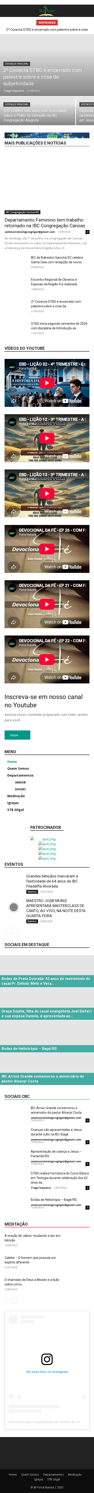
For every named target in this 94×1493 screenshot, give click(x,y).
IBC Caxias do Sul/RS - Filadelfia (44, 77)
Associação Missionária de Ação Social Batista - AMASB (51, 45)
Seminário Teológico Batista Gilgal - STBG (45, 131)
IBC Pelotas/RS (54, 103)
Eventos (84, 54)
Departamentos (26, 48)
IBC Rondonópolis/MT (38, 106)
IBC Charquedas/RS (50, 80)
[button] (7, 11)
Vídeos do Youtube (25, 348)
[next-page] (15, 931)
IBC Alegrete (81, 58)
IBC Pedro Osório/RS (75, 99)
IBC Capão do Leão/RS (33, 70)
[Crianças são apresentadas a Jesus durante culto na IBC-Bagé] (16, 1135)
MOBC (85, 119)
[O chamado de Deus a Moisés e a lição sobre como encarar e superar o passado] (78, 1285)
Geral (68, 42)
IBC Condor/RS (79, 80)
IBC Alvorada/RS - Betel (39, 61)
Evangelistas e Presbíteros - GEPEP (49, 54)
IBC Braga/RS (23, 67)
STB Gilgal (53, 1479)
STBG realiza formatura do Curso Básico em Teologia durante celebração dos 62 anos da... (60, 1177)
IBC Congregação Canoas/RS (70, 83)
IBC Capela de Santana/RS (72, 70)
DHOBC (61, 51)
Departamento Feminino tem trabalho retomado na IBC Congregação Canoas (45, 222)
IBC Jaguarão (80, 93)
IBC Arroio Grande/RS (75, 61)
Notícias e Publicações (74, 122)
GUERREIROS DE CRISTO (50, 58)
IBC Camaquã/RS (50, 67)
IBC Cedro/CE (80, 77)
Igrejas (85, 112)
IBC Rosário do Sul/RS (74, 106)
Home (13, 1474)
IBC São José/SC (78, 109)
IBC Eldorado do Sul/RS (73, 87)
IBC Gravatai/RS (26, 90)
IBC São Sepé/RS (27, 112)
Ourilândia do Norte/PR (56, 128)
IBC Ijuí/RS (82, 90)
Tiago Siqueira (41, 1187)
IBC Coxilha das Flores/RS (35, 87)
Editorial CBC (81, 51)
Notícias (47, 122)
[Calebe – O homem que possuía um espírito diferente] (78, 1263)
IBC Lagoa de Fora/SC (46, 96)
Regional (83, 128)
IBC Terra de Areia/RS (60, 112)
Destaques (82, 48)
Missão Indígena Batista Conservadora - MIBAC (43, 119)
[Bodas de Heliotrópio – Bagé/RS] (16, 1205)
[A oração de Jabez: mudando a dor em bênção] (78, 1241)
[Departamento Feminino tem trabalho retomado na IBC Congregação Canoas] (47, 183)
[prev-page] (7, 931)
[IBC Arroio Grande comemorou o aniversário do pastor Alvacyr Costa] (16, 1113)
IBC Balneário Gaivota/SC (73, 64)
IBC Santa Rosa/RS (47, 109)
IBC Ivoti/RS (57, 93)
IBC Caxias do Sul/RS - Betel (71, 74)
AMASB (84, 42)
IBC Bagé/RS (41, 64)
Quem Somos (30, 1474)
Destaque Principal (56, 48)
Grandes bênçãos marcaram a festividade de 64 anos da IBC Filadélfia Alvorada (52, 881)
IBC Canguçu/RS (78, 67)
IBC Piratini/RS (80, 103)
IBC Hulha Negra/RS (56, 90)
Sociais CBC (81, 135)
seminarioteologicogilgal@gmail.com (30, 231)
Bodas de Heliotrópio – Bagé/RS (54, 1200)
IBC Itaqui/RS (34, 93)
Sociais (84, 131)
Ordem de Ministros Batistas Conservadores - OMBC (55, 125)
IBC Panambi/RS (78, 96)
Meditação (82, 115)
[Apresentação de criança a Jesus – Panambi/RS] (16, 1157)
